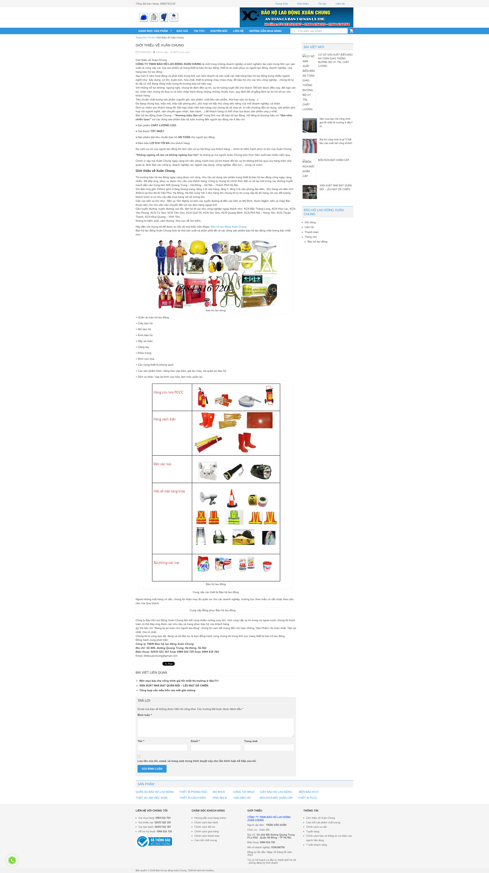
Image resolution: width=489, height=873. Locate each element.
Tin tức (322, 3)
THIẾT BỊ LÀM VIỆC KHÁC (152, 797)
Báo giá (182, 30)
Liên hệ (340, 3)
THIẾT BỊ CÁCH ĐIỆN (192, 797)
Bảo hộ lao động (317, 241)
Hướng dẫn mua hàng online (210, 817)
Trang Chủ (281, 3)
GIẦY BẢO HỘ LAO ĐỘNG (276, 791)
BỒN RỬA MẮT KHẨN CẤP (333, 160)
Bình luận (145, 714)
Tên (141, 741)
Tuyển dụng (312, 831)
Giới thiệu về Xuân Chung (320, 817)
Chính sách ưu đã (316, 826)
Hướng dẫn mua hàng (265, 30)
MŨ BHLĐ (219, 791)
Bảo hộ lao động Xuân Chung (229, 226)
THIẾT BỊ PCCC (307, 797)
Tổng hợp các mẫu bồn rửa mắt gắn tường (167, 690)
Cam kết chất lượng (205, 840)
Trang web (251, 741)
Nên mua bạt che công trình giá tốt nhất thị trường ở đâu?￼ (179, 680)
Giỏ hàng (310, 222)
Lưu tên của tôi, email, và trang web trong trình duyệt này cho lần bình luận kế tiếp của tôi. (197, 760)
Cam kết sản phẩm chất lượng (323, 822)
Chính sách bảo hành (206, 822)
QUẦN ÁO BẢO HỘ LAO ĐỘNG (155, 791)
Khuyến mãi (218, 30)
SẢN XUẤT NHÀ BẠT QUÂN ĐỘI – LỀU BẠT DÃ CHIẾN (173, 685)
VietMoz (210, 870)
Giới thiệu (303, 3)
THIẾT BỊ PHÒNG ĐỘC (193, 791)
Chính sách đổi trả (204, 826)
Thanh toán (312, 232)
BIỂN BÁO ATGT (308, 791)
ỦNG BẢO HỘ (242, 797)
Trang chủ (141, 37)
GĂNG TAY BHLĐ (243, 791)
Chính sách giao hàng (206, 831)
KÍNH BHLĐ (220, 797)
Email (195, 741)
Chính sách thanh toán (206, 835)
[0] (351, 31)
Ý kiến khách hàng (316, 844)
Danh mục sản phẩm (153, 30)
